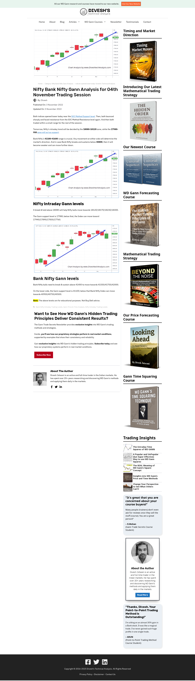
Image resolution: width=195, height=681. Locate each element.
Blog (62, 21)
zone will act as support (48, 132)
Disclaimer (99, 674)
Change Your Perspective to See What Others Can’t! (145, 486)
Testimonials (132, 21)
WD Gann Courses (94, 21)
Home (42, 21)
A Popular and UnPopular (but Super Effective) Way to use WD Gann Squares (145, 458)
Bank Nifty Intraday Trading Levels (49, 307)
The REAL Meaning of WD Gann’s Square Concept (144, 468)
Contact (147, 21)
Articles (73, 21)
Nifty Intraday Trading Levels (96, 307)
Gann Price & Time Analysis (73, 307)
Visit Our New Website (131, 4)
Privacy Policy (86, 674)
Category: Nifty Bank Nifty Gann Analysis (59, 84)
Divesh (44, 100)
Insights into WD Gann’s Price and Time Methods (145, 477)
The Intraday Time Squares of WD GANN (144, 448)
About (52, 21)
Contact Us (110, 674)
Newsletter (116, 21)
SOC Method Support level (83, 116)
